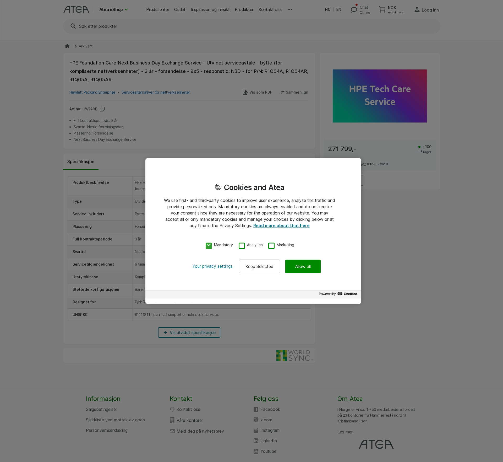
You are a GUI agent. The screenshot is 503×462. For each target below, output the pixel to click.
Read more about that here (281, 225)
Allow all (303, 266)
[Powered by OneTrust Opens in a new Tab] (339, 295)
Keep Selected (259, 266)
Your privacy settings (212, 265)
